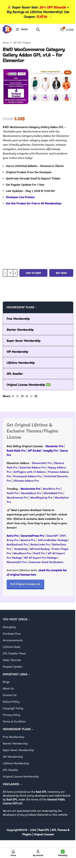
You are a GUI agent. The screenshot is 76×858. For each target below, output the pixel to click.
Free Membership (13, 737)
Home (6, 42)
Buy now (61, 272)
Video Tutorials (12, 660)
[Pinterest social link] (22, 396)
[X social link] (17, 396)
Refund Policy (11, 701)
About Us (8, 688)
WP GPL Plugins (22, 42)
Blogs (6, 682)
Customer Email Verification (46, 562)
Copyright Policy (13, 708)
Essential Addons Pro (33, 467)
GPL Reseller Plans (14, 653)
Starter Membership (15, 743)
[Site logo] (7, 28)
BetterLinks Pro (40, 544)
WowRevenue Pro (17, 497)
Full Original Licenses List (25, 584)
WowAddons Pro (31, 493)
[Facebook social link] (13, 396)
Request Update (12, 666)
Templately (20, 549)
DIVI (63, 535)
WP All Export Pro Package (40, 557)
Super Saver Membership (18, 750)
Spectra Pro (28, 540)
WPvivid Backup (40, 549)
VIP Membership (13, 756)
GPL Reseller (10, 770)
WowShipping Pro (41, 497)
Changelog (9, 627)
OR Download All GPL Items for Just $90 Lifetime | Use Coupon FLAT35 (38, 294)
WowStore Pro (51, 488)
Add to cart (33, 272)
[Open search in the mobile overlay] (38, 29)
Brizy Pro (12, 540)
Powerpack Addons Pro (27, 476)
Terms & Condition (14, 721)
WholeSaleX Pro (53, 493)
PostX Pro (13, 493)
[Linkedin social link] (27, 396)
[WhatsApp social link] (31, 396)
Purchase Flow (12, 633)
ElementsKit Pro (42, 463)
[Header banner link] (38, 12)
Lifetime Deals (11, 647)
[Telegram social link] (36, 396)
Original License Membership (21, 776)
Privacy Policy (11, 715)
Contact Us (9, 695)
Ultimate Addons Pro (26, 480)
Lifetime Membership (16, 763)
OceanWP (52, 535)
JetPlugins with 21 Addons (29, 472)
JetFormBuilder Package (53, 540)
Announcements (13, 640)
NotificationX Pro (17, 544)
